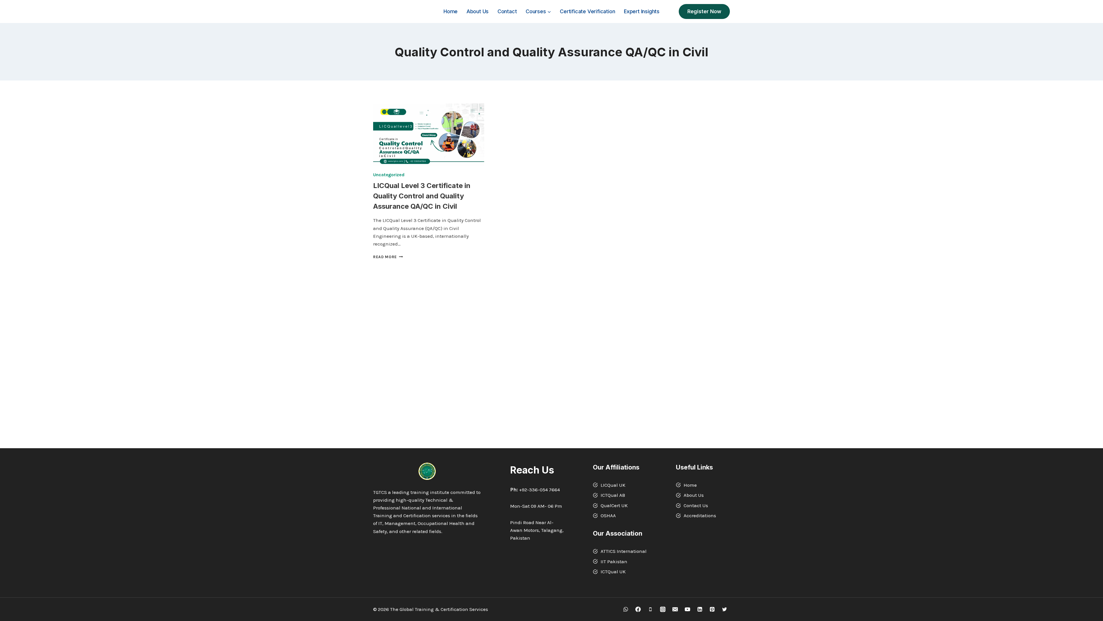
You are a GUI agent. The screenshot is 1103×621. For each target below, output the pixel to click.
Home (450, 11)
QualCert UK (614, 505)
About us (477, 11)
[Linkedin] (700, 609)
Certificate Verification (587, 11)
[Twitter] (724, 609)
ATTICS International (624, 551)
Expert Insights (642, 11)
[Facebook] (638, 609)
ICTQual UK (613, 571)
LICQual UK (613, 485)
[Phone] (650, 609)
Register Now (704, 11)
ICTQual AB (613, 495)
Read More (388, 257)
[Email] (675, 609)
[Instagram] (662, 609)
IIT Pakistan (614, 561)
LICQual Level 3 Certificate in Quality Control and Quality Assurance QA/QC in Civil (421, 195)
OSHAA (608, 515)
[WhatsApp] (625, 609)
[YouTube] (687, 609)
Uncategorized (388, 174)
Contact (507, 11)
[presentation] (428, 134)
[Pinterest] (712, 609)
